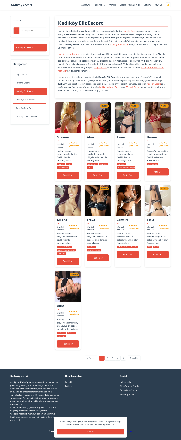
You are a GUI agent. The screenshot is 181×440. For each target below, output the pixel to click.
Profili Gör (68, 175)
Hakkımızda (99, 4)
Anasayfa (85, 4)
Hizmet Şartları (127, 394)
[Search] (16, 30)
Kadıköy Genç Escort (25, 108)
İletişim (147, 4)
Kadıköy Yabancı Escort (26, 116)
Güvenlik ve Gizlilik (128, 390)
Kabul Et (90, 431)
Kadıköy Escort (130, 31)
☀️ (168, 5)
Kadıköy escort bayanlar (69, 54)
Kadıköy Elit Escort (24, 47)
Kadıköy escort (21, 5)
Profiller (112, 4)
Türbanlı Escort (23, 82)
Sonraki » (134, 358)
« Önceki (91, 358)
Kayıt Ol (158, 4)
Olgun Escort (22, 74)
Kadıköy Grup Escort (25, 99)
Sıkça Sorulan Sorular (130, 4)
